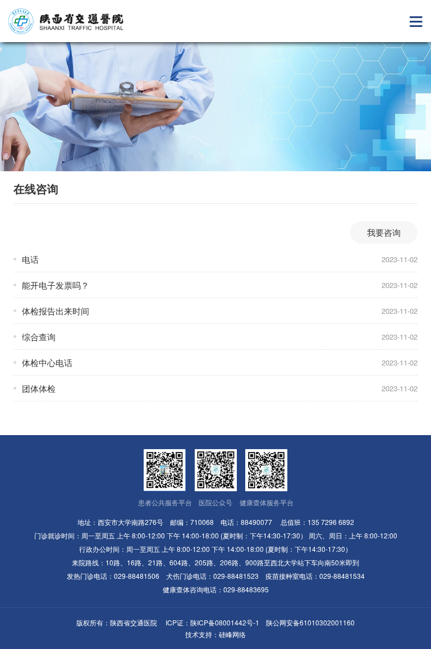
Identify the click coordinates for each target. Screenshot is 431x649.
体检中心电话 (47, 362)
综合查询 (39, 336)
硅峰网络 (232, 634)
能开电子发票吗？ (55, 285)
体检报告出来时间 (55, 311)
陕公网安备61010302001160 (310, 622)
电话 (30, 259)
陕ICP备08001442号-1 (224, 622)
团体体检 (39, 388)
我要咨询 (384, 232)
